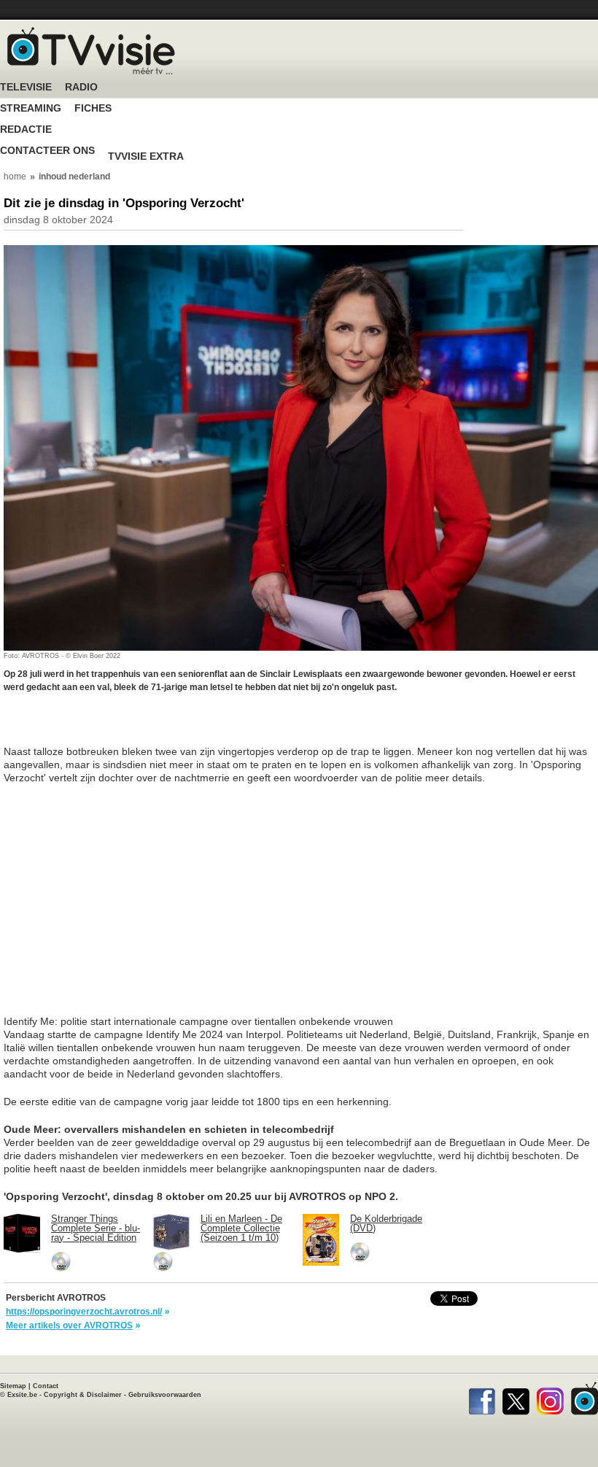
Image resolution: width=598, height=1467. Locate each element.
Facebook (481, 1398)
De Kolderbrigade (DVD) (386, 1223)
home (15, 176)
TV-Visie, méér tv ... (91, 50)
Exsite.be (22, 1394)
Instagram (550, 1398)
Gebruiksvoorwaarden (164, 1394)
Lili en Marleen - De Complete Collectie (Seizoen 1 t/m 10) (241, 1228)
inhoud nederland (74, 176)
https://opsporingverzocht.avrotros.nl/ (84, 1312)
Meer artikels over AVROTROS (69, 1325)
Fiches (93, 108)
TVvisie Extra (146, 156)
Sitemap (13, 1386)
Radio (81, 87)
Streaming (30, 108)
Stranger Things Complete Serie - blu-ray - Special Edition (95, 1228)
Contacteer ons (47, 150)
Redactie (26, 129)
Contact (45, 1386)
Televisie (26, 87)
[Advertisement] (120, 726)
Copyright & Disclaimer (83, 1394)
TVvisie (584, 1398)
